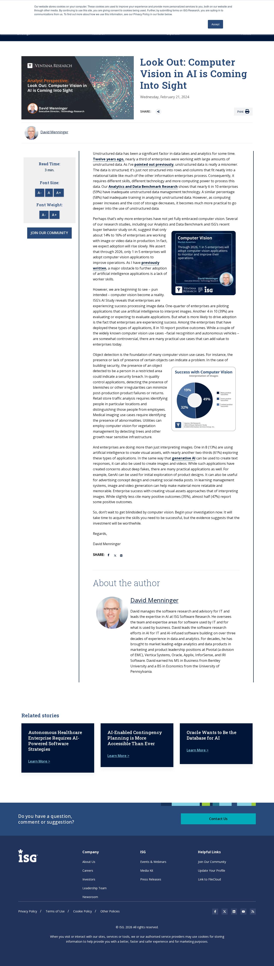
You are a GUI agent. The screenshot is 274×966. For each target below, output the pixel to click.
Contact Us (218, 818)
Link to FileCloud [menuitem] (209, 879)
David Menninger (154, 600)
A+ (58, 192)
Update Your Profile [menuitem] (211, 870)
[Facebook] (109, 554)
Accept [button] (215, 24)
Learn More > (39, 761)
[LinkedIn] (121, 555)
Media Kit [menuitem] (146, 870)
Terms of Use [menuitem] (55, 911)
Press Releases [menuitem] (150, 879)
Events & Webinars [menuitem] (153, 862)
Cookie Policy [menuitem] (82, 911)
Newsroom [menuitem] (90, 897)
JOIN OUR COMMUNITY (49, 232)
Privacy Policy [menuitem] (27, 911)
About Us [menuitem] (88, 862)
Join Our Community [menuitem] (212, 862)
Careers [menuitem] (87, 870)
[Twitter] (115, 555)
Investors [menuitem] (88, 879)
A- (40, 192)
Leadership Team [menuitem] (94, 888)
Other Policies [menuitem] (110, 911)
